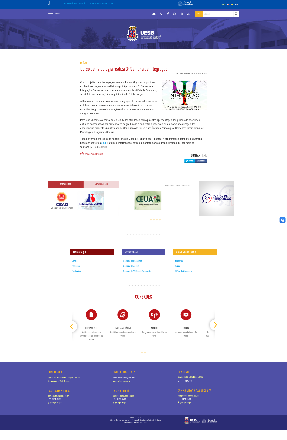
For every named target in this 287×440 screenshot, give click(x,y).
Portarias (76, 266)
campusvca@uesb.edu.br (188, 395)
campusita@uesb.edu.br (58, 396)
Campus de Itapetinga (132, 261)
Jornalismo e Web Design (59, 381)
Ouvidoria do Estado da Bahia (190, 377)
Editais (75, 261)
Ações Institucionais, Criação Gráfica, (64, 377)
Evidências (76, 271)
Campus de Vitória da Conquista (137, 271)
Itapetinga (179, 261)
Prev (74, 323)
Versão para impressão (93, 154)
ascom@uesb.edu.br (121, 381)
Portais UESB (65, 184)
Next (213, 323)
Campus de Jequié (131, 266)
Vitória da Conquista (183, 271)
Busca (199, 14)
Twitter (190, 161)
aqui (103, 142)
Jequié (177, 266)
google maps (56, 402)
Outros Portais (101, 184)
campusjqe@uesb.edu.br (123, 396)
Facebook (202, 161)
